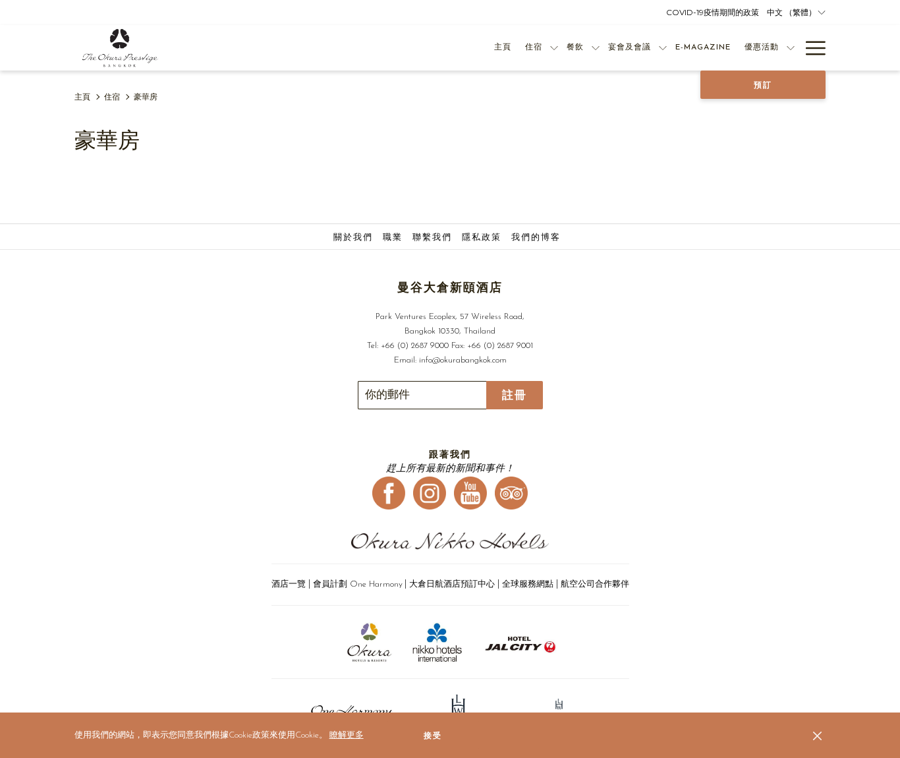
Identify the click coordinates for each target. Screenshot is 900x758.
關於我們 (353, 237)
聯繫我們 (432, 237)
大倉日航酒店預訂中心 (452, 584)
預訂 (763, 85)
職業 (393, 237)
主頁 (82, 98)
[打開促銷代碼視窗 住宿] (554, 48)
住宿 (112, 98)
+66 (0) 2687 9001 (500, 345)
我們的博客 (536, 237)
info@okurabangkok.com (463, 360)
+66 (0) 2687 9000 (415, 345)
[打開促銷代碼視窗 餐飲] (595, 48)
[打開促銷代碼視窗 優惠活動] (790, 48)
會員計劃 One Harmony (358, 584)
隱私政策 (481, 237)
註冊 (514, 395)
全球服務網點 (527, 584)
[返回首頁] (120, 48)
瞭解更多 (346, 735)
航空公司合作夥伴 (595, 584)
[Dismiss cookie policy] (817, 735)
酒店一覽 (289, 584)
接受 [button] (433, 735)
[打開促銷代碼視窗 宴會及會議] (663, 48)
